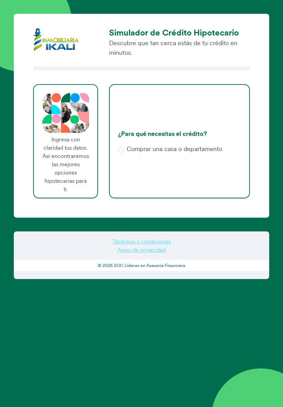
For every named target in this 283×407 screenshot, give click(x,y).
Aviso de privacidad (142, 250)
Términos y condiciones (142, 242)
